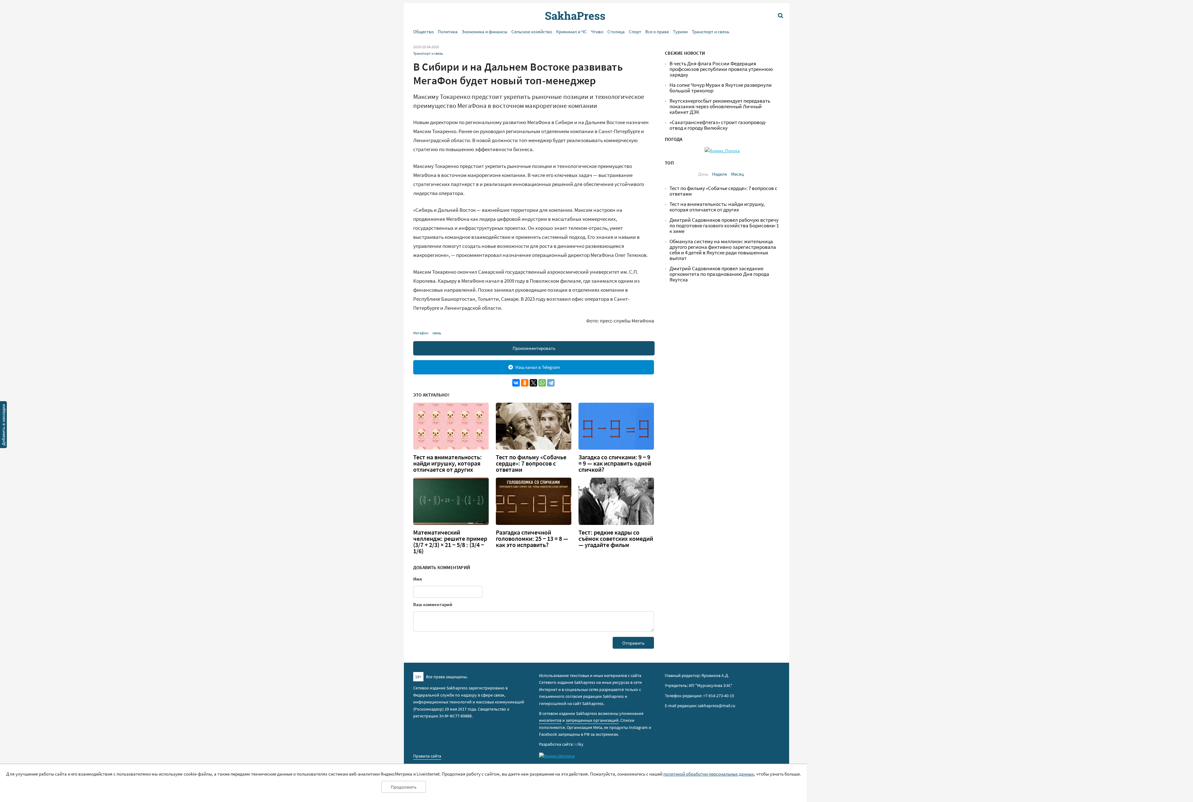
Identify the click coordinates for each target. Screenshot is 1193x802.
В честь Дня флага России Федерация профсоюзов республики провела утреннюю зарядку (721, 69)
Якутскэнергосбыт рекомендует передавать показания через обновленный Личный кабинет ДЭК (720, 106)
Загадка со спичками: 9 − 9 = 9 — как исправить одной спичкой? (614, 463)
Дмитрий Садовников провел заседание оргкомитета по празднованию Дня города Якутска (719, 274)
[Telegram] (551, 383)
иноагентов (550, 720)
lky (578, 744)
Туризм (680, 32)
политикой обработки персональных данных (708, 774)
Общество (423, 32)
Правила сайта (427, 756)
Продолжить (403, 787)
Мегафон (420, 333)
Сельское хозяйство (531, 32)
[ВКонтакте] (516, 383)
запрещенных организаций (592, 720)
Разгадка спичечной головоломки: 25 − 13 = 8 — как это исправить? (532, 539)
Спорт (635, 32)
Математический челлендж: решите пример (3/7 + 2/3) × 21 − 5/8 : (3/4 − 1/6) (450, 542)
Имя (417, 579)
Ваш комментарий (432, 604)
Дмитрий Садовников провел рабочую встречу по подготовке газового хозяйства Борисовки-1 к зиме (724, 225)
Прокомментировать (534, 348)
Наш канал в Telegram (537, 367)
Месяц (737, 174)
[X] (533, 383)
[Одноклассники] (524, 383)
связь (436, 333)
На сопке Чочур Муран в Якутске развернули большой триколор (721, 88)
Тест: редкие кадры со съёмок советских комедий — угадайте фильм (615, 539)
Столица (616, 32)
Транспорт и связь (710, 32)
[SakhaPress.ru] (3, 425)
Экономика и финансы (484, 32)
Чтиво (597, 32)
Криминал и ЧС (571, 32)
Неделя (719, 174)
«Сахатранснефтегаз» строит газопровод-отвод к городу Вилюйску (718, 125)
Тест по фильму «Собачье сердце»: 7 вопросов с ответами (531, 463)
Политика (448, 32)
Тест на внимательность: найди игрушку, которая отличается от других (447, 463)
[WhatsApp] (542, 383)
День (703, 174)
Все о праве (657, 32)
